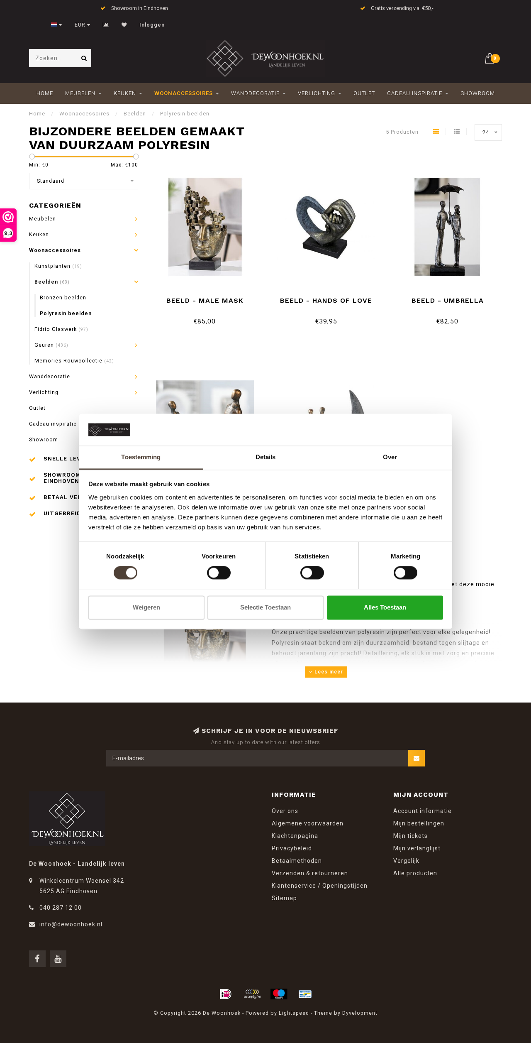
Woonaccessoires (183, 93)
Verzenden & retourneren (310, 873)
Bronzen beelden (63, 297)
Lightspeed (294, 1013)
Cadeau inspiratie (414, 93)
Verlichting (316, 93)
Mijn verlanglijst (417, 848)
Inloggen (152, 25)
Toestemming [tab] (141, 456)
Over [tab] (390, 456)
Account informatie (422, 811)
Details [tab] (266, 456)
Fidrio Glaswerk (61, 329)
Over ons (285, 811)
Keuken (125, 93)
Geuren (51, 345)
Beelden (52, 282)
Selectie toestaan (265, 607)
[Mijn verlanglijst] (124, 25)
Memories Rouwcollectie (74, 360)
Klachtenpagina (295, 835)
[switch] (219, 573)
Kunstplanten (58, 266)
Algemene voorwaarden (307, 823)
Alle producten (415, 873)
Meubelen (80, 93)
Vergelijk (406, 860)
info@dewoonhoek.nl (70, 924)
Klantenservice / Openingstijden (320, 885)
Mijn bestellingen (418, 823)
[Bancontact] (305, 994)
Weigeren (146, 607)
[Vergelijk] (106, 25)
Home (45, 93)
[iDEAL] (225, 994)
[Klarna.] (252, 994)
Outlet (364, 93)
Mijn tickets (410, 835)
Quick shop (209, 297)
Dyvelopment (360, 1013)
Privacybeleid (292, 848)
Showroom (477, 93)
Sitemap (284, 898)
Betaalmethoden (297, 860)
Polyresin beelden (66, 313)
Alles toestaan (385, 607)
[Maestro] (278, 994)
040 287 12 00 (60, 907)
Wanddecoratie (255, 93)
